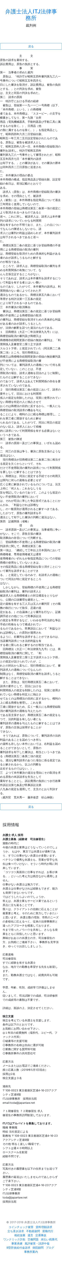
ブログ (50, 1247)
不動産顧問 (33, 1231)
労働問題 (33, 1239)
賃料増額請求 (44, 1227)
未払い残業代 (49, 1239)
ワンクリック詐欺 (14, 1239)
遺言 (30, 1235)
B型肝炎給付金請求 (18, 1247)
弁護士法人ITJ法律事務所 (31, 14)
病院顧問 (38, 1247)
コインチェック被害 (21, 1227)
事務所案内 (31, 1251)
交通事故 (40, 1235)
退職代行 (47, 1231)
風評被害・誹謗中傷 (37, 1243)
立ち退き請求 (15, 1231)
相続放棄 (19, 1235)
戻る (31, 46)
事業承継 (16, 1243)
